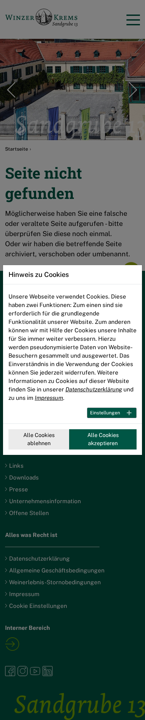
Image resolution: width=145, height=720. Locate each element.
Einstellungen (105, 412)
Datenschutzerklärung (93, 389)
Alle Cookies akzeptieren (103, 439)
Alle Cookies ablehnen (39, 439)
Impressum (49, 397)
